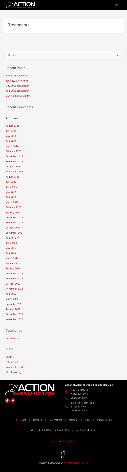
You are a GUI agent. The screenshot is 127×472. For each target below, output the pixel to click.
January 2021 (13, 309)
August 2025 (12, 176)
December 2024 (14, 217)
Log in (9, 357)
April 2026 (11, 141)
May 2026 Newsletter (17, 85)
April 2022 (11, 293)
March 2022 (12, 299)
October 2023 (13, 283)
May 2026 (11, 136)
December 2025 (14, 156)
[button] (116, 5)
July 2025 (11, 181)
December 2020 (14, 314)
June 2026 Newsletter (17, 80)
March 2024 (12, 258)
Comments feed (14, 367)
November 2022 (14, 288)
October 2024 (13, 227)
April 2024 (11, 253)
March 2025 (12, 202)
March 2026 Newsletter (18, 96)
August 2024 (12, 238)
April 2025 (11, 197)
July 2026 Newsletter (17, 75)
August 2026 (12, 125)
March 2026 (12, 146)
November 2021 (14, 304)
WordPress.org (13, 372)
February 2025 (13, 207)
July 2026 (11, 131)
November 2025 (14, 161)
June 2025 (11, 187)
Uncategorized (13, 338)
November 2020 (14, 319)
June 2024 (11, 243)
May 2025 (11, 192)
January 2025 (13, 212)
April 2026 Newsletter (17, 91)
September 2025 (14, 171)
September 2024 (15, 232)
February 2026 (13, 151)
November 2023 (14, 278)
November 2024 (14, 222)
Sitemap (55, 441)
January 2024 (13, 268)
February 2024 (13, 263)
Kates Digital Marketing (76, 462)
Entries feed (12, 362)
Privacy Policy (69, 441)
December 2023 (14, 273)
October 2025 (13, 166)
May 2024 (11, 248)
